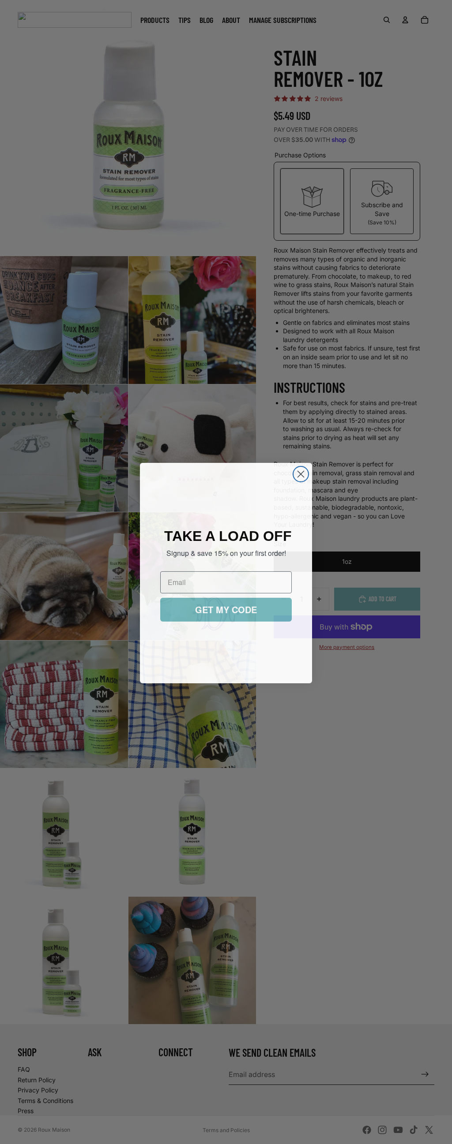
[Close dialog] (301, 473)
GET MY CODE (226, 608)
